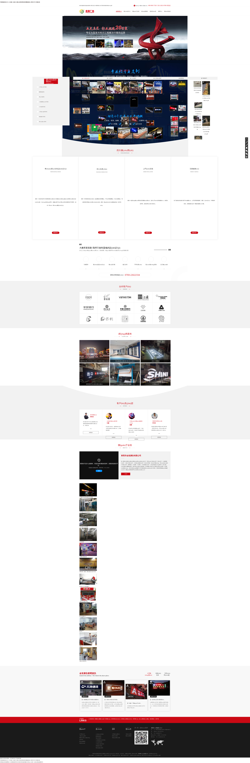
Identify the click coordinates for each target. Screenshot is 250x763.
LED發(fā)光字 (86, 78)
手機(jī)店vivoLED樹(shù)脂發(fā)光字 (158, 90)
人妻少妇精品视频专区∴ (39, 762)
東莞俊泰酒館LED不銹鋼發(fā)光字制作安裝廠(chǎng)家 (77, 117)
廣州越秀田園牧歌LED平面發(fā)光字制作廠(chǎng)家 (86, 90)
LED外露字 (134, 78)
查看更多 (91, 432)
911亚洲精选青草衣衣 (13, 762)
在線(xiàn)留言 (129, 734)
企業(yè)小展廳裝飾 (156, 361)
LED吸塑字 (110, 78)
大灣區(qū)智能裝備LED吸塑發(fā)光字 (110, 90)
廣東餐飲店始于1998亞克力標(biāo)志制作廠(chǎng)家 (173, 90)
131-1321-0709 (246, 144)
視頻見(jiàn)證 (153, 11)
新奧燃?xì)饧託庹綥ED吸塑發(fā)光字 (109, 135)
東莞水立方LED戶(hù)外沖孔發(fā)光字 (134, 136)
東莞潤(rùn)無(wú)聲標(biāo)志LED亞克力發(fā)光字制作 (101, 95)
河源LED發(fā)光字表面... (112, 699)
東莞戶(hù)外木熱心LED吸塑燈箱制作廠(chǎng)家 (182, 90)
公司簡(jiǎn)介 (82, 734)
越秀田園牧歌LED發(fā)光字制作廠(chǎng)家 (86, 103)
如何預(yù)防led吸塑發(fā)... (158, 699)
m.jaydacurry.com (161, 736)
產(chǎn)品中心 (127, 11)
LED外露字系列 (42, 106)
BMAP (117, 753)
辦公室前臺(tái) (82, 616)
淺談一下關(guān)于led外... (135, 703)
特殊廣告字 (204, 78)
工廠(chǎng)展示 (82, 735)
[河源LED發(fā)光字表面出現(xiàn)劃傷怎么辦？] (113, 688)
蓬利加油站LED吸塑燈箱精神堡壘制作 (183, 136)
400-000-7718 (246, 141)
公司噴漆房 (81, 541)
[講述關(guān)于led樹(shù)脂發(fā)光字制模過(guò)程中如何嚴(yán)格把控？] (91, 688)
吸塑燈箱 (182, 78)
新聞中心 (160, 11)
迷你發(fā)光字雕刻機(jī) (84, 586)
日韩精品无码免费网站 (4, 762)
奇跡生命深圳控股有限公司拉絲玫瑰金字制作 (197, 90)
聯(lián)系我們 (128, 735)
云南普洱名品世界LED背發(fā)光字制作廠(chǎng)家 (206, 98)
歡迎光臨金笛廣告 (86, 5)
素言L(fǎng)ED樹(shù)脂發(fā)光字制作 (149, 116)
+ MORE (125, 473)
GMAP (122, 753)
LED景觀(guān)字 (155, 384)
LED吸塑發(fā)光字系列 (43, 101)
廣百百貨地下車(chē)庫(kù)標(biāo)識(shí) (94, 384)
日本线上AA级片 (30, 762)
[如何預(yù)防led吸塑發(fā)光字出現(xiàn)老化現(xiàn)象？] (159, 688)
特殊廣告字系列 (42, 116)
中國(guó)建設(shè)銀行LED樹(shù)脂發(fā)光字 (150, 129)
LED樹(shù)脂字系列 (43, 111)
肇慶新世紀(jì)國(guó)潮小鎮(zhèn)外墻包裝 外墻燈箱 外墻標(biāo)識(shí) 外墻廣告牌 (97, 361)
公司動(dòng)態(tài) (116, 734)
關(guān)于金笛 (135, 11)
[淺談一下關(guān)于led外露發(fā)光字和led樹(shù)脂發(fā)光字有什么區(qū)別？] (136, 691)
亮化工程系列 (41, 96)
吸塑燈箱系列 (41, 91)
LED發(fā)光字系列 (43, 87)
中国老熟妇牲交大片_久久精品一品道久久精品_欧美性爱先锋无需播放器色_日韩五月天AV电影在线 (20, 2)
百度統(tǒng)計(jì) (153, 753)
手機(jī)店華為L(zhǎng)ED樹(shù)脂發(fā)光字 (150, 103)
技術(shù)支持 (115, 735)
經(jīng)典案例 (144, 11)
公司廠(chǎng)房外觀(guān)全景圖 (86, 497)
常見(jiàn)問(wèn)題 (116, 737)
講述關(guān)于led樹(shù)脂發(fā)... (91, 699)
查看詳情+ (55, 232)
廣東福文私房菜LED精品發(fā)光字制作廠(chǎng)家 (78, 131)
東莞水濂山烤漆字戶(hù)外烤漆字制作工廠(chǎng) (198, 111)
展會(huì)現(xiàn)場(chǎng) (84, 737)
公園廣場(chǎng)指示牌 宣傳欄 (125, 384)
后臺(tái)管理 (128, 753)
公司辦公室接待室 (83, 556)
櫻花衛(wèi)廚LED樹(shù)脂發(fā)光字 (158, 116)
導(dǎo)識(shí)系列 (42, 121)
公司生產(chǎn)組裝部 (83, 527)
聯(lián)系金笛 (167, 11)
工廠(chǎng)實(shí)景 (83, 601)
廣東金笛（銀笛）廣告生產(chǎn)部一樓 (87, 571)
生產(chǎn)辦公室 (82, 661)
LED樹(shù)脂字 (158, 78)
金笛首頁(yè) (119, 11)
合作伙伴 (81, 739)
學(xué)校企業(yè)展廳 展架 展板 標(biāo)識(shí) (125, 361)
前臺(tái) (81, 646)
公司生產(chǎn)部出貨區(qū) (85, 512)
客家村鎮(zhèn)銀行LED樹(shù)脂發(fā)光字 (149, 90)
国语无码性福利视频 (22, 762)
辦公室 (80, 631)
